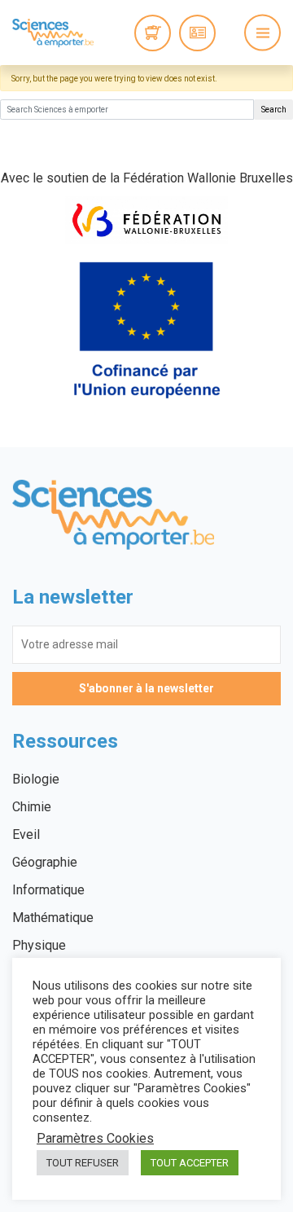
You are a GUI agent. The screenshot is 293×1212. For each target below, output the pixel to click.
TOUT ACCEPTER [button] (190, 1163)
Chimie (31, 807)
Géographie (44, 862)
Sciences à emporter (53, 32)
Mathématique (53, 917)
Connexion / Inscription (197, 33)
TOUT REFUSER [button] (82, 1163)
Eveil (26, 834)
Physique (39, 945)
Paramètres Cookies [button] (95, 1138)
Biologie (35, 779)
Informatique (48, 890)
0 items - (152, 33)
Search (273, 109)
